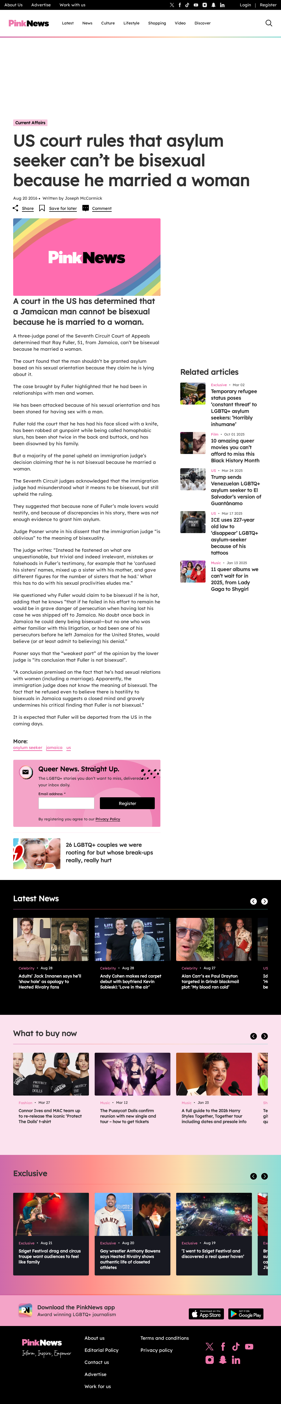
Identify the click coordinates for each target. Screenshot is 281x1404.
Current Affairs (30, 122)
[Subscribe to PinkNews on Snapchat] (223, 1361)
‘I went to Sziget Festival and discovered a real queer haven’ (213, 1253)
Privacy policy (156, 1350)
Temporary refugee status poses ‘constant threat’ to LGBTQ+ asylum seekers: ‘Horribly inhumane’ (234, 407)
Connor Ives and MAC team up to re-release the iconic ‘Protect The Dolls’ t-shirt (50, 1116)
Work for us (98, 1386)
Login (245, 4)
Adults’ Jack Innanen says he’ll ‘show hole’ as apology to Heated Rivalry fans (50, 981)
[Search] (269, 23)
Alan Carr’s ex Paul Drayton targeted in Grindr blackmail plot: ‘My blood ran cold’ (210, 981)
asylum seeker (27, 747)
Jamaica (54, 747)
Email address (58, 794)
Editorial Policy (102, 1350)
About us (95, 1338)
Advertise (41, 4)
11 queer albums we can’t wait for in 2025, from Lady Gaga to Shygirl (234, 579)
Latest (68, 23)
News (87, 23)
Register (268, 4)
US (68, 747)
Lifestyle (131, 23)
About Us (13, 4)
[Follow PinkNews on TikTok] (236, 1348)
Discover (203, 23)
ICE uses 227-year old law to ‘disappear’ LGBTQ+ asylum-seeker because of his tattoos (234, 536)
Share (28, 208)
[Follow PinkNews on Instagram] (209, 1361)
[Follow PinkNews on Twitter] (209, 1348)
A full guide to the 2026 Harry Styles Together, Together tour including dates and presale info (214, 1116)
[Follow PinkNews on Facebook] (223, 1348)
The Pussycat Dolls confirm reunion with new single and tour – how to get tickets (128, 1116)
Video (180, 23)
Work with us (72, 4)
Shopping (157, 23)
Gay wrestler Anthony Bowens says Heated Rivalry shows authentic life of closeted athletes (130, 1259)
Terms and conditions (164, 1338)
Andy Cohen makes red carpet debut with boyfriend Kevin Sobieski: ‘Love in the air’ (130, 981)
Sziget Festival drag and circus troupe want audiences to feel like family (50, 1256)
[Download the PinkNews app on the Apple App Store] (206, 1313)
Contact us (97, 1362)
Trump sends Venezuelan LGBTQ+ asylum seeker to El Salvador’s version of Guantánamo (236, 490)
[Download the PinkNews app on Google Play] (245, 1313)
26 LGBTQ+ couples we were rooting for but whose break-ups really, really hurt (109, 852)
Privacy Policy (107, 819)
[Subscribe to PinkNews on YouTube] (249, 1348)
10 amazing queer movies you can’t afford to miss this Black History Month (235, 451)
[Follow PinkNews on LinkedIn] (222, 5)
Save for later (63, 208)
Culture (108, 23)
